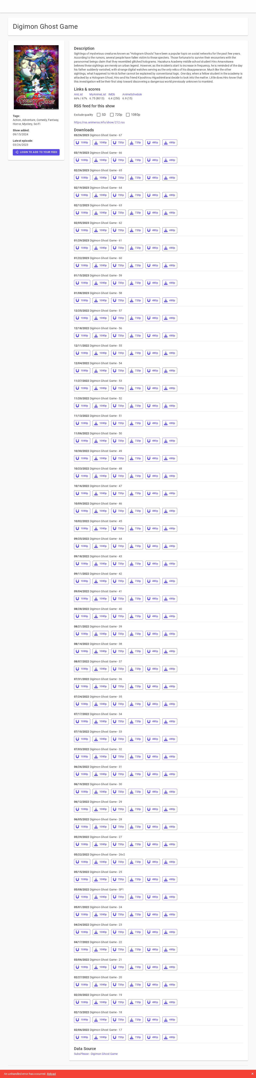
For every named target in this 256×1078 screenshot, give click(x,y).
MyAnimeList (97, 94)
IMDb (111, 94)
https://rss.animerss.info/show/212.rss (99, 122)
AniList (78, 94)
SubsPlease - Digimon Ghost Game (96, 1053)
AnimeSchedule (132, 94)
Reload (51, 1073)
